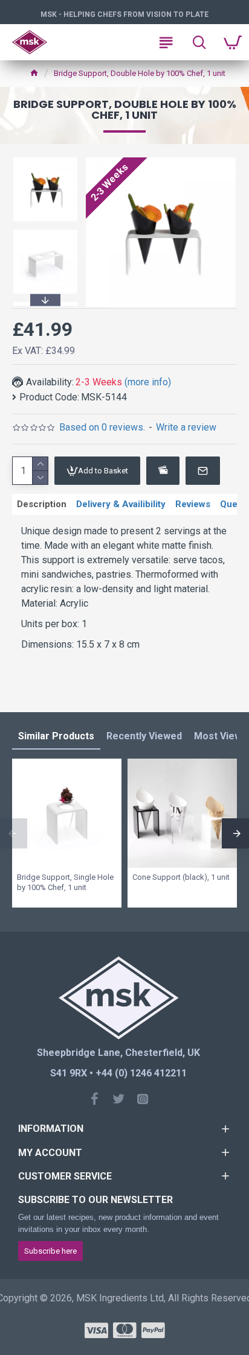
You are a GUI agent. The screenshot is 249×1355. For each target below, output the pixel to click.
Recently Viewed (144, 736)
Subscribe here (50, 1251)
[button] (45, 159)
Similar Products (56, 736)
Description (41, 504)
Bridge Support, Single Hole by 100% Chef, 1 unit (65, 882)
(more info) (147, 382)
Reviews (192, 504)
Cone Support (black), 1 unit (181, 877)
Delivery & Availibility (121, 504)
